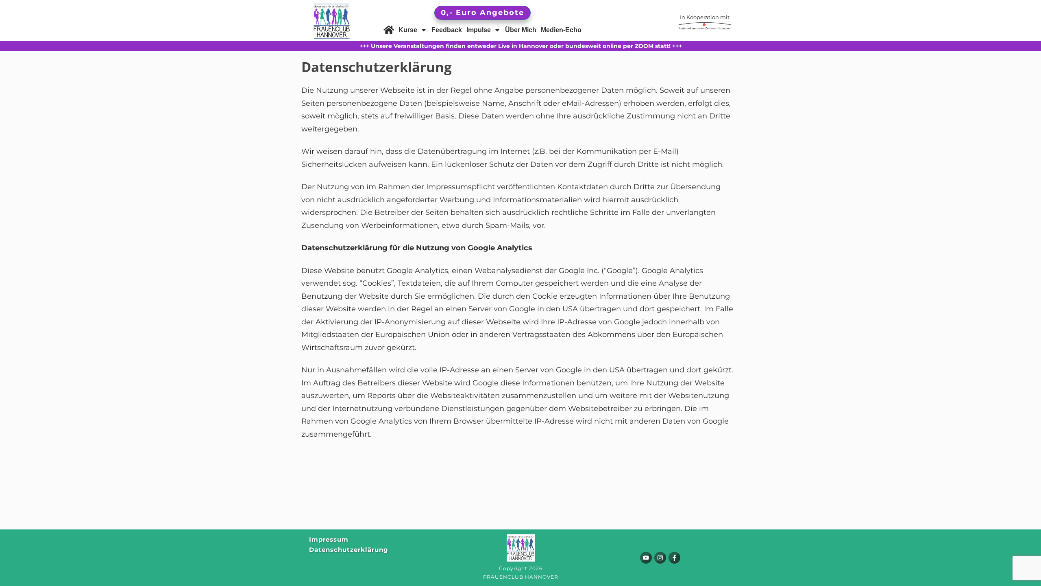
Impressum (328, 539)
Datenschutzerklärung (348, 549)
